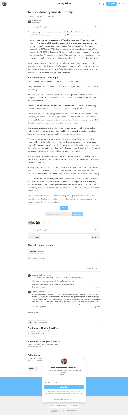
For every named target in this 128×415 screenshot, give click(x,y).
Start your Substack (59, 406)
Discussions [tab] (43, 322)
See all (31, 369)
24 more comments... (34, 312)
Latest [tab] (35, 322)
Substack (54, 411)
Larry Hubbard (37, 292)
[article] (64, 332)
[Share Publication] (103, 4)
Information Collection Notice (63, 393)
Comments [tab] (32, 251)
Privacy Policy (79, 393)
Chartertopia (36, 275)
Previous (35, 237)
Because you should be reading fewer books (43, 344)
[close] (83, 359)
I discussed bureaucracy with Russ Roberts (60, 31)
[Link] (24, 77)
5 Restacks (51, 223)
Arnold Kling (36, 20)
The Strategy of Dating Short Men (43, 328)
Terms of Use (74, 391)
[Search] (99, 4)
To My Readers (34, 355)
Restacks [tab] (41, 251)
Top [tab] (30, 322)
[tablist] (36, 252)
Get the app (74, 406)
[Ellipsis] (99, 275)
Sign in (121, 4)
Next (94, 237)
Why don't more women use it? (38, 331)
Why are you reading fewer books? (44, 341)
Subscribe (111, 4)
